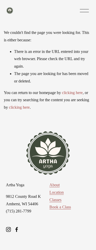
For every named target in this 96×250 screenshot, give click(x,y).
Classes (55, 200)
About (54, 185)
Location (56, 192)
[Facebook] (16, 229)
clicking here (72, 92)
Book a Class (60, 207)
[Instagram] (8, 229)
